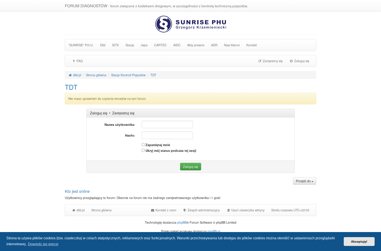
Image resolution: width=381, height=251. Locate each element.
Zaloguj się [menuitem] (301, 61)
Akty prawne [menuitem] (195, 45)
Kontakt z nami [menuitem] (165, 210)
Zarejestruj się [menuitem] (272, 61)
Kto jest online (77, 191)
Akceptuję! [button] (359, 241)
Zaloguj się (98, 112)
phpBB (182, 222)
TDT (71, 87)
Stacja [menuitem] (129, 45)
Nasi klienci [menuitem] (232, 45)
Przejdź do (304, 181)
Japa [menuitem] (144, 45)
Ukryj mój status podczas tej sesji (170, 150)
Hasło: (130, 135)
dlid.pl (80, 210)
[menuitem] (201, 210)
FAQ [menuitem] (79, 61)
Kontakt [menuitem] (251, 45)
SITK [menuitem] (115, 45)
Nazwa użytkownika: (120, 124)
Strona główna (101, 210)
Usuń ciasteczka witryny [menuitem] (247, 210)
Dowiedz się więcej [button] (43, 244)
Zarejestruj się (123, 112)
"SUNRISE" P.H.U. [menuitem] (80, 45)
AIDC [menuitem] (177, 45)
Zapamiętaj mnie (157, 145)
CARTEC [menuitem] (160, 45)
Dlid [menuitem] (102, 45)
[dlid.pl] (190, 23)
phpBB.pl (213, 231)
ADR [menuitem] (214, 45)
